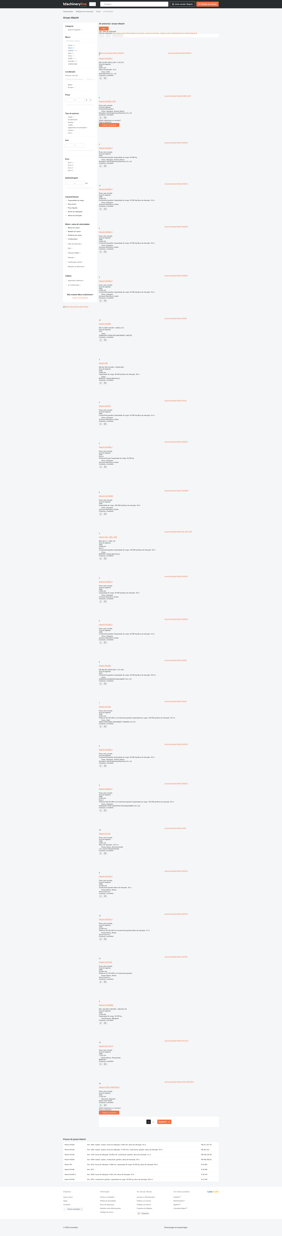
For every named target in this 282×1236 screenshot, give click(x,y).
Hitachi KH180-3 (105, 148)
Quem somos (68, 1197)
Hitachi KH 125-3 (106, 1046)
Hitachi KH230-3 (105, 919)
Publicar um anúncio (109, 125)
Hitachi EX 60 (104, 834)
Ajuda (65, 1201)
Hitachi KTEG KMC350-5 (109, 1087)
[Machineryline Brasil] (74, 4)
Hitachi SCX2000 (106, 496)
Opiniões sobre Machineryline (110, 1208)
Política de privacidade (108, 1201)
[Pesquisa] (102, 4)
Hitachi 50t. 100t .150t (108, 537)
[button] (101, 78)
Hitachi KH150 (69, 1149)
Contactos (66, 1204)
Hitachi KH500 (69, 1159)
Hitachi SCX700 (105, 962)
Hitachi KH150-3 (105, 876)
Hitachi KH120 (105, 707)
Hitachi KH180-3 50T (107, 101)
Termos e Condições (107, 1197)
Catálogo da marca (106, 1212)
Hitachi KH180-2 (105, 58)
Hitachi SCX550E (106, 1005)
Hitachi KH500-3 (105, 789)
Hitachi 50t (103, 363)
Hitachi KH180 (105, 324)
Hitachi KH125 (105, 406)
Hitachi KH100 (69, 1154)
